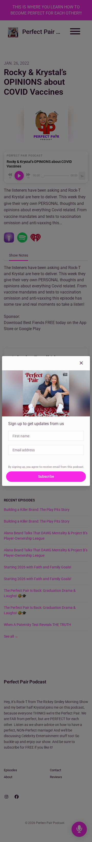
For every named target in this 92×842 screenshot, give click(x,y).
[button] (81, 363)
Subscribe (46, 476)
